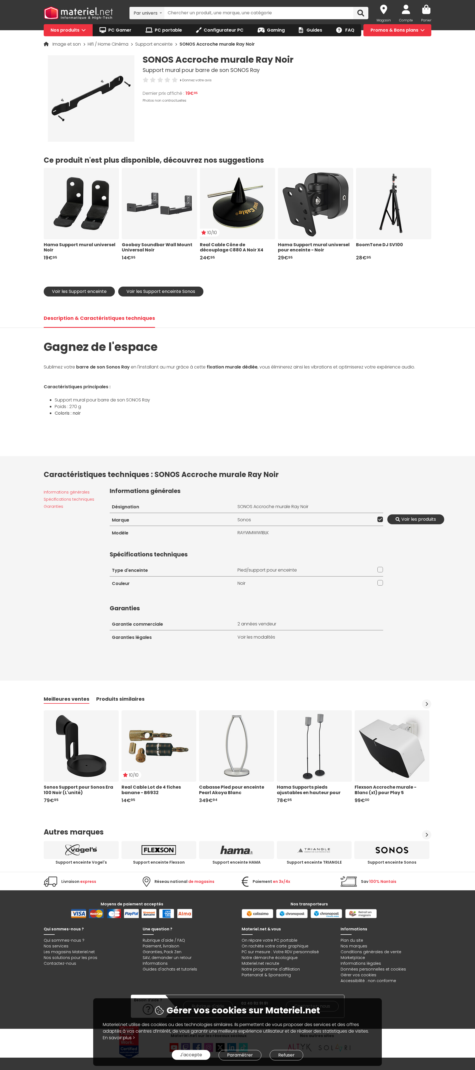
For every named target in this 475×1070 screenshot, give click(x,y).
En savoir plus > (119, 1038)
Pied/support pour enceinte (267, 570)
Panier (426, 20)
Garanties (53, 506)
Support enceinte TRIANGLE (314, 862)
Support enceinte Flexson (159, 862)
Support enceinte (154, 44)
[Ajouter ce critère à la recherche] (379, 519)
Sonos (244, 520)
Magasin (384, 20)
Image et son (67, 44)
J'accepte (191, 1055)
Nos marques (354, 946)
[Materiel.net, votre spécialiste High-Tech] (78, 13)
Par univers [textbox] (146, 13)
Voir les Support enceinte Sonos (160, 291)
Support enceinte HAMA (236, 862)
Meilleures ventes (66, 698)
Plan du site (352, 940)
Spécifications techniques (69, 499)
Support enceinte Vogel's (81, 862)
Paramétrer (240, 1055)
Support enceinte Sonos (392, 862)
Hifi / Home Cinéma (108, 44)
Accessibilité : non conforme (368, 980)
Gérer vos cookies (358, 975)
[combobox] (146, 13)
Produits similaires (120, 698)
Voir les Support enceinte (79, 291)
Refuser (286, 1055)
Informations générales (67, 492)
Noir (241, 583)
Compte (406, 20)
